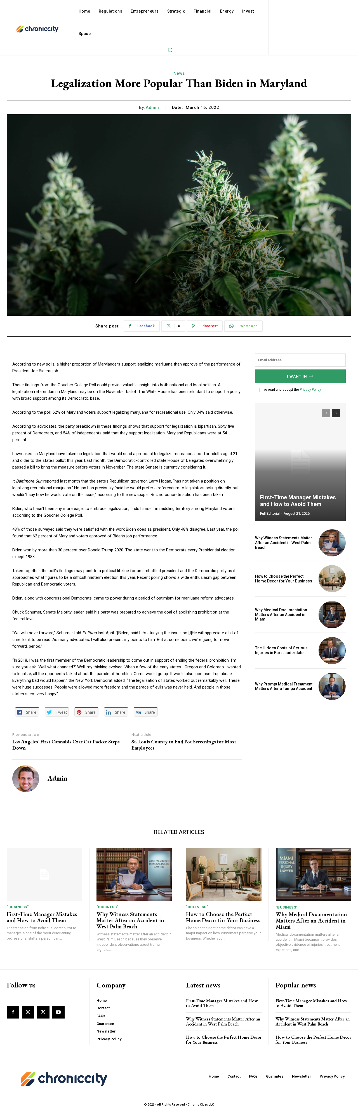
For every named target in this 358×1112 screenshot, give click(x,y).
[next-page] (336, 413)
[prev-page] (326, 413)
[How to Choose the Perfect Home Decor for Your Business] (332, 578)
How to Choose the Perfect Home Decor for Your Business (283, 578)
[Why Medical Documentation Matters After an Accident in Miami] (332, 614)
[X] (43, 1012)
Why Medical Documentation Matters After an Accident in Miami (281, 615)
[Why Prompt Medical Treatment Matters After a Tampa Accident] (332, 686)
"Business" (18, 907)
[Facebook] (13, 1012)
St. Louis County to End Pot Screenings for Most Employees (183, 745)
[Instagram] (28, 1012)
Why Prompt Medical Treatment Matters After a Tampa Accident (283, 686)
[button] (170, 50)
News (179, 73)
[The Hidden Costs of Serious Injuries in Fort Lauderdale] (332, 650)
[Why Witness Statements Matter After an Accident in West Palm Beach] (332, 542)
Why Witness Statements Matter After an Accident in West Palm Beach (283, 543)
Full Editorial (270, 513)
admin (152, 107)
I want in (297, 376)
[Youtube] (58, 1012)
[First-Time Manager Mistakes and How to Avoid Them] (300, 462)
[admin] (25, 778)
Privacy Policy (310, 390)
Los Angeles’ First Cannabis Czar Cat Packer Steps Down (66, 745)
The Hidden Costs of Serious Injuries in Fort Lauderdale (281, 650)
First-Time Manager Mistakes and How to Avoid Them (298, 500)
